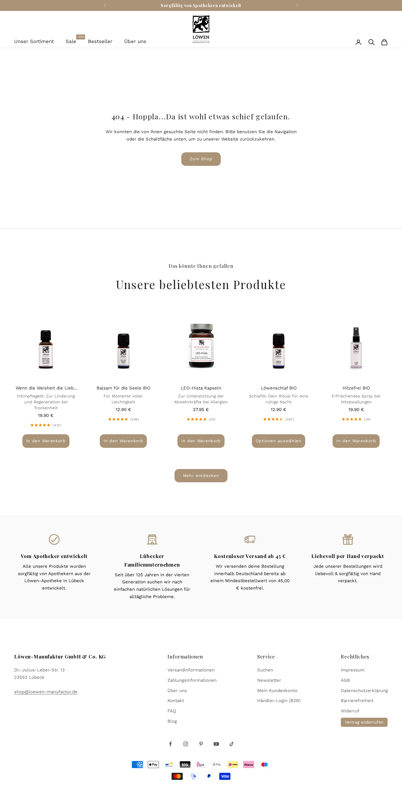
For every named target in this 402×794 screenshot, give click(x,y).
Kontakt (175, 700)
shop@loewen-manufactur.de (45, 691)
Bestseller (100, 41)
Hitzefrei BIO (356, 388)
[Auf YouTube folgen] (216, 744)
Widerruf (350, 711)
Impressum (353, 670)
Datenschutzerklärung (364, 690)
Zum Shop (201, 158)
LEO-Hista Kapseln (201, 388)
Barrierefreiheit (357, 700)
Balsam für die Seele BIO (123, 388)
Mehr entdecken (201, 475)
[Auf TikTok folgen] (232, 744)
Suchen (265, 670)
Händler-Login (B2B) (278, 700)
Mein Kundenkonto (277, 690)
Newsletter (269, 680)
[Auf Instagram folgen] (186, 744)
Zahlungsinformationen (192, 680)
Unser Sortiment (34, 41)
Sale (71, 40)
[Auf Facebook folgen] (170, 744)
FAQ (171, 711)
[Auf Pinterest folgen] (201, 744)
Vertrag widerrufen (364, 722)
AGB (345, 680)
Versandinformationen (191, 670)
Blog (172, 721)
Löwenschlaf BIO (279, 388)
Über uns (135, 41)
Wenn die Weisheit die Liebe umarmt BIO (46, 388)
